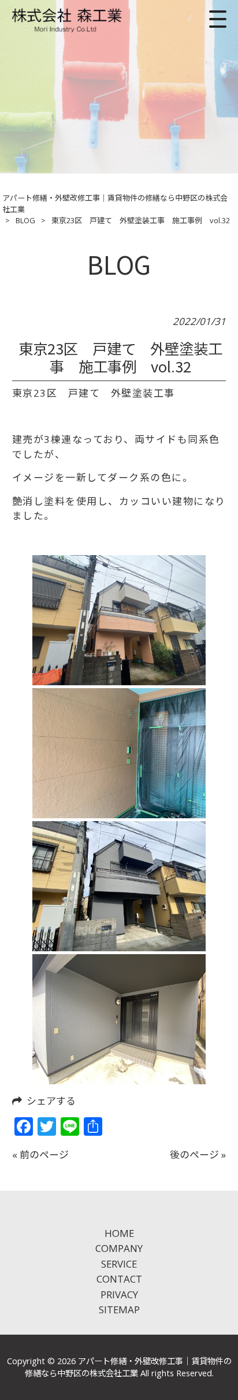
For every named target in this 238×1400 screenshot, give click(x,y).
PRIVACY (119, 1294)
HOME (119, 1233)
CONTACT (119, 1279)
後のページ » (198, 1154)
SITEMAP (119, 1309)
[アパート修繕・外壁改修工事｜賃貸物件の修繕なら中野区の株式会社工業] (68, 19)
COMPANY (119, 1248)
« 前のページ (40, 1154)
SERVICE (119, 1263)
